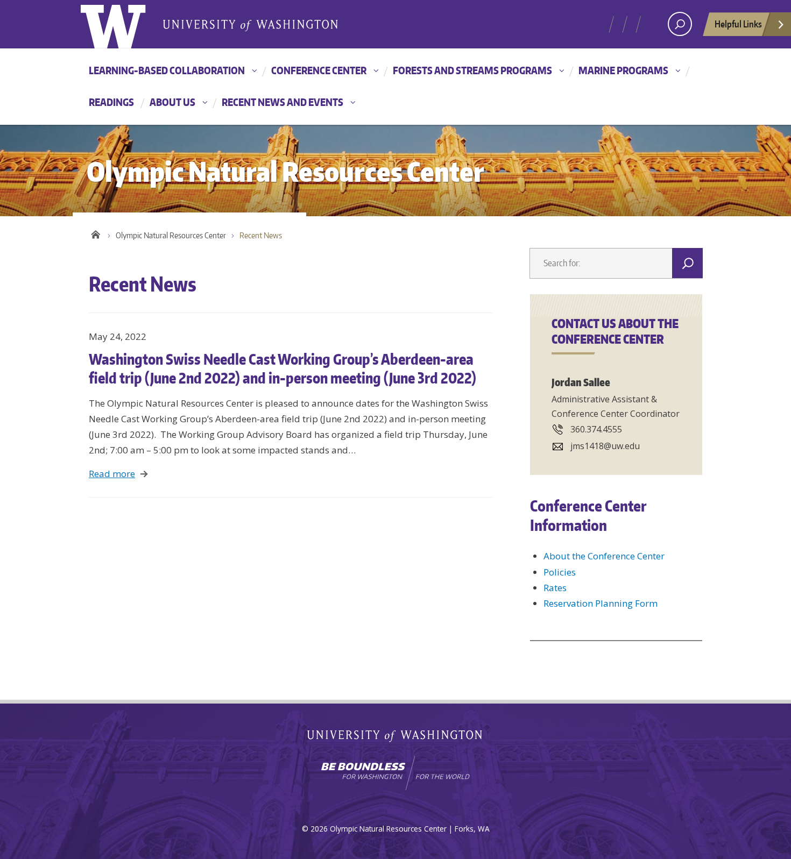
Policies (559, 572)
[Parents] (624, 17)
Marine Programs (623, 70)
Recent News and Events (282, 102)
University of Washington (396, 738)
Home (95, 233)
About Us (172, 102)
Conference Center (318, 70)
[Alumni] (651, 17)
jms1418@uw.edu (605, 446)
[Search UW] (680, 24)
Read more (112, 473)
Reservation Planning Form (600, 603)
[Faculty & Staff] (637, 17)
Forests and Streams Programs (472, 70)
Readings (111, 102)
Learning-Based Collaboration (167, 70)
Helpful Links (738, 24)
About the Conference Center (604, 556)
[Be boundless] (395, 773)
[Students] (610, 17)
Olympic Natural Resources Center (171, 235)
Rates (555, 587)
